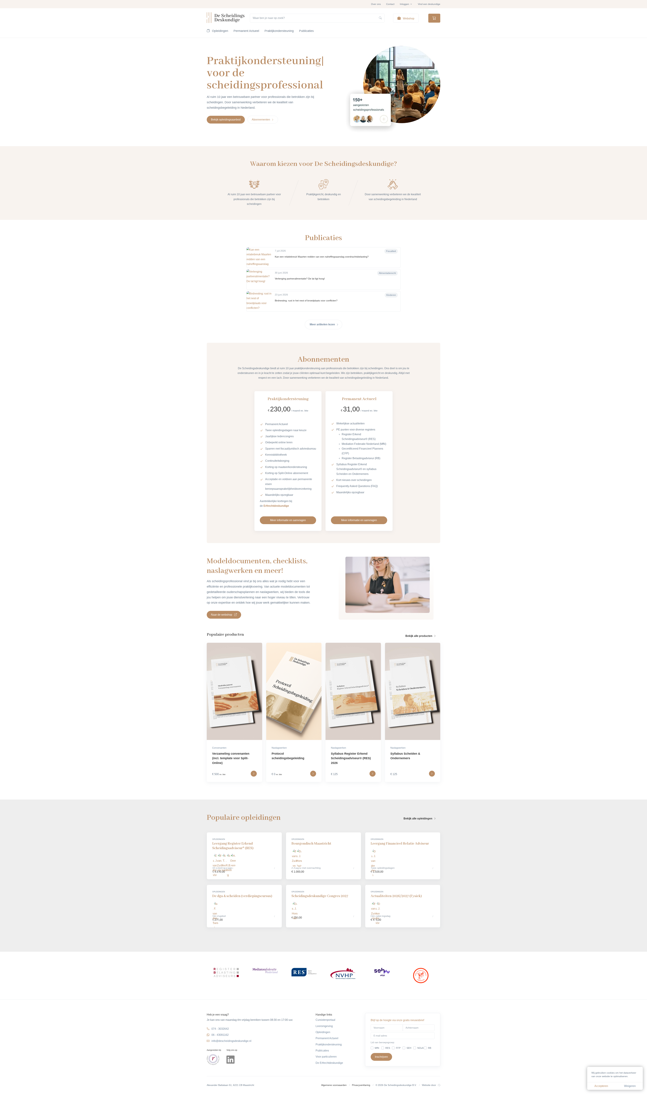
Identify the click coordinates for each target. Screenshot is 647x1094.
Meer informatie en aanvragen (288, 520)
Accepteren (601, 1086)
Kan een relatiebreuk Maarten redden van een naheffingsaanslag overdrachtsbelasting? (322, 256)
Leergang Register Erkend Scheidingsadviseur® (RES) (232, 845)
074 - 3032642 (220, 1028)
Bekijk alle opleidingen (418, 818)
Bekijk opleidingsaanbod (226, 119)
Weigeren (630, 1086)
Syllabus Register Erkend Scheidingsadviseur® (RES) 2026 (351, 758)
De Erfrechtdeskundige (329, 1062)
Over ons (376, 4)
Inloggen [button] (404, 4)
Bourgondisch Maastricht (311, 843)
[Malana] (439, 1085)
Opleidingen (219, 31)
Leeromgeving (324, 1026)
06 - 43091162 (220, 1034)
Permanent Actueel (246, 31)
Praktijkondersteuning (279, 31)
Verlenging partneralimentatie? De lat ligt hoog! (300, 278)
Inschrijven (381, 1056)
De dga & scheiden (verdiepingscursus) (242, 896)
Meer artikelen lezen (323, 324)
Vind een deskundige (429, 4)
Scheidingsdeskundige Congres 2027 (319, 896)
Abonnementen (261, 119)
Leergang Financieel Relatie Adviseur (400, 843)
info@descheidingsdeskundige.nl (231, 1040)
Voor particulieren (326, 1056)
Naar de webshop (222, 614)
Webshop (408, 18)
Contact (390, 4)
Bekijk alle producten (419, 635)
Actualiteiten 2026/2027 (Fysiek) (396, 896)
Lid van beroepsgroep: (383, 1042)
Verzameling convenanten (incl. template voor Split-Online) (230, 758)
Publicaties (306, 31)
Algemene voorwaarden (334, 1085)
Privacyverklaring (361, 1085)
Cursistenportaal (325, 1019)
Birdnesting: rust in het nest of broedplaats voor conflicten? (306, 300)
